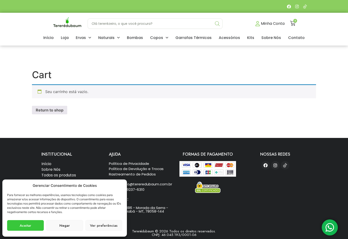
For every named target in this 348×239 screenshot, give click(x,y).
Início (48, 37)
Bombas (135, 37)
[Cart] (292, 23)
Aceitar (25, 225)
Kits (250, 37)
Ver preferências (103, 225)
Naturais (106, 37)
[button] (83, 37)
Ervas (81, 37)
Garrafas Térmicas (193, 37)
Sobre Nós (271, 37)
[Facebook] (289, 6)
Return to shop (49, 110)
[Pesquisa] (217, 23)
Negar (64, 225)
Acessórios (229, 37)
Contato (296, 37)
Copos (156, 37)
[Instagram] (297, 6)
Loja (65, 37)
